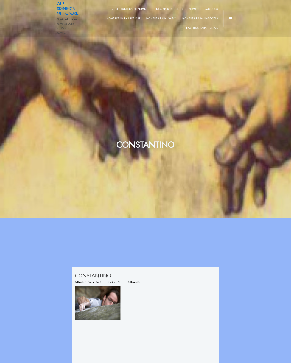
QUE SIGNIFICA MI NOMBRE (67, 8)
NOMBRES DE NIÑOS (169, 9)
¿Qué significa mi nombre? (131, 9)
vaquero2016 (95, 282)
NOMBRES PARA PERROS (202, 28)
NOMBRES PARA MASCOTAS (200, 18)
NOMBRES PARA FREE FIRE (124, 18)
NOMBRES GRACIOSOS (203, 9)
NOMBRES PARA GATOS (161, 18)
